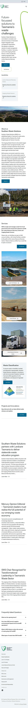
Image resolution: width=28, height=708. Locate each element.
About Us (5, 64)
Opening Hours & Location (9, 84)
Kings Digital (23, 704)
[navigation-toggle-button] (26, 6)
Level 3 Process (13, 318)
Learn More (8, 382)
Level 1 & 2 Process (13, 282)
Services (4, 654)
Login (24, 1)
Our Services (6, 69)
